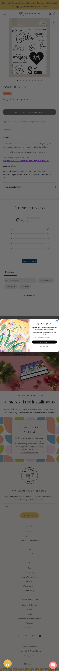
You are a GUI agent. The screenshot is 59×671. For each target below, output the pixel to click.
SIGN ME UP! (44, 342)
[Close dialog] (57, 321)
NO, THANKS (44, 346)
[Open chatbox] (53, 665)
